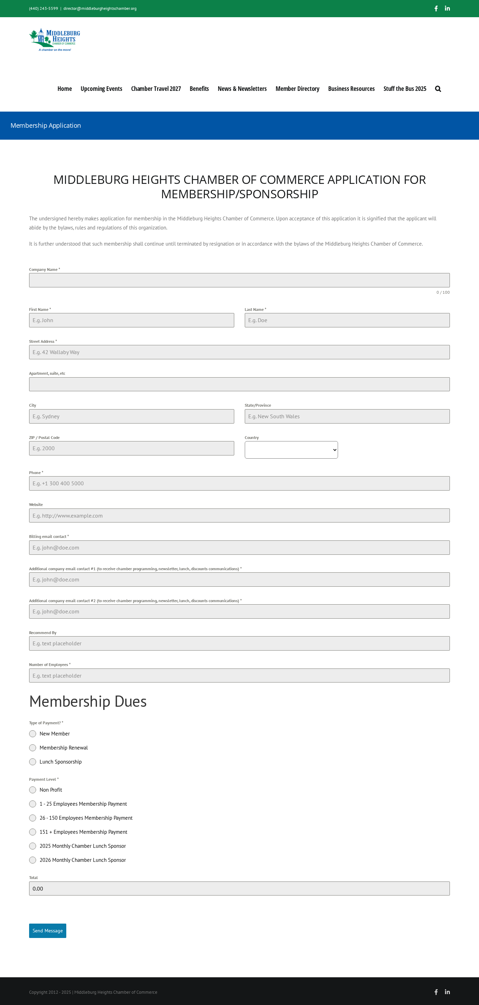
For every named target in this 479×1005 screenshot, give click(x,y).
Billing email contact (49, 536)
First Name (40, 309)
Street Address (43, 341)
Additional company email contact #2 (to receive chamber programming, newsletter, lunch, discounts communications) (135, 600)
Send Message (48, 930)
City (32, 405)
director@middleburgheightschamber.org (99, 8)
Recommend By (42, 632)
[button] (438, 87)
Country (252, 437)
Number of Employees (50, 664)
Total (33, 877)
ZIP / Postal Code (44, 437)
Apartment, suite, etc (47, 373)
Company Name (44, 269)
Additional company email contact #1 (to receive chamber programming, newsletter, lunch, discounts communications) (135, 568)
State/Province (258, 405)
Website (36, 504)
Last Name (256, 309)
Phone (36, 472)
